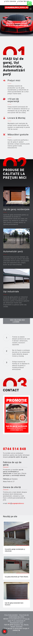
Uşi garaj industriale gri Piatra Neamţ (16, 577)
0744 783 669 (24, 1)
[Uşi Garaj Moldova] (16, 9)
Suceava (17, 624)
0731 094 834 (11, 1)
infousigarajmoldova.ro (16, 503)
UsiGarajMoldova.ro (16, 619)
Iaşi (22, 624)
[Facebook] (17, 4)
